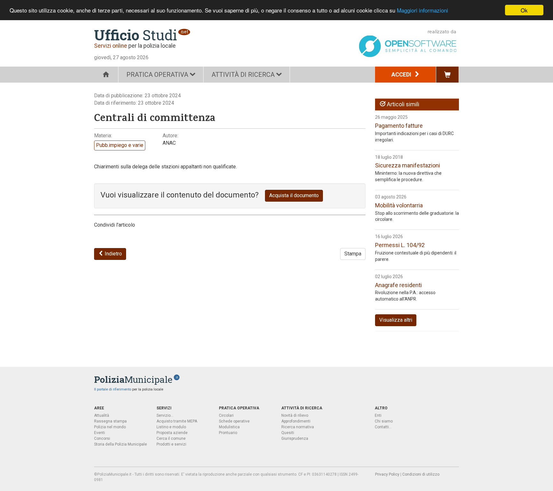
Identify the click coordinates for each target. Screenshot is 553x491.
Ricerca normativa (297, 427)
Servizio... (164, 415)
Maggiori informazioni (422, 10)
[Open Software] (408, 43)
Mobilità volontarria (399, 205)
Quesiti (287, 433)
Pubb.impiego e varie (119, 145)
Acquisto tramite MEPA (176, 421)
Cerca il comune (171, 438)
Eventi (99, 433)
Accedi (402, 74)
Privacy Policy (387, 474)
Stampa (352, 254)
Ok (524, 10)
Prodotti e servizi (171, 444)
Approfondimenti (295, 421)
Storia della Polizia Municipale (120, 444)
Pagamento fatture (399, 125)
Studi (135, 35)
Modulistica (229, 427)
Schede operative (234, 421)
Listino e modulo (171, 427)
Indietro (112, 254)
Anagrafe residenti (398, 285)
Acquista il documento (294, 195)
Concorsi (102, 438)
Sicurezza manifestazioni (407, 165)
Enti (378, 415)
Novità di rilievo (294, 415)
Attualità (101, 415)
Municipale (133, 379)
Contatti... (383, 427)
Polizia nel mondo (110, 427)
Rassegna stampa (110, 421)
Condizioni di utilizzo (420, 474)
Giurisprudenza (294, 438)
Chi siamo (384, 421)
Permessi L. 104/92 (400, 245)
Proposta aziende (172, 433)
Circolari (226, 415)
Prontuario (228, 433)
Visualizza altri (395, 320)
